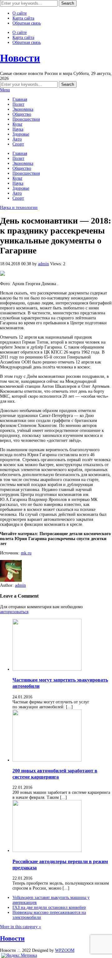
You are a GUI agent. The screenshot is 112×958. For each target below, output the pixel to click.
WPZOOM (64, 950)
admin (43, 263)
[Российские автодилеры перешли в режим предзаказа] (47, 850)
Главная (19, 99)
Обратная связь (26, 23)
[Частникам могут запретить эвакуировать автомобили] (47, 669)
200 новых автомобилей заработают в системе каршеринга (54, 774)
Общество (21, 114)
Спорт (18, 144)
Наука (17, 129)
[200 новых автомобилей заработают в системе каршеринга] (47, 760)
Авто (17, 139)
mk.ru (26, 553)
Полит (18, 104)
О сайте (19, 13)
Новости (20, 58)
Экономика (22, 109)
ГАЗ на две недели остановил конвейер (49, 907)
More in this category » (20, 926)
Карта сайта (23, 18)
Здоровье (20, 134)
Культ (17, 124)
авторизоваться (14, 611)
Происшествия (26, 119)
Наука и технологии (19, 207)
